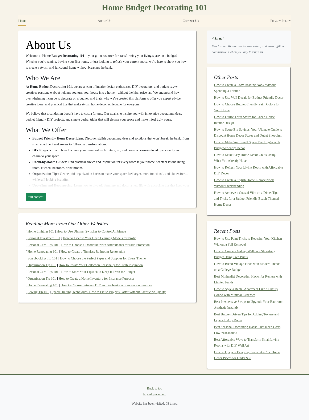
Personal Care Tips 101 (43, 245)
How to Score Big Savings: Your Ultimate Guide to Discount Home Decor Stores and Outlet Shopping (248, 132)
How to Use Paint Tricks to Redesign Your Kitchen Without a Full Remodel (248, 241)
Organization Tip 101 (42, 265)
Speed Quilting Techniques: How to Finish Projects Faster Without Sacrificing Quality (109, 292)
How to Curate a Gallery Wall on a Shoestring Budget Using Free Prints (244, 254)
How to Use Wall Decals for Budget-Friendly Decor (248, 97)
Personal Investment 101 (44, 238)
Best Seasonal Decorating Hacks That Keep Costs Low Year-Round (247, 330)
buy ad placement (154, 394)
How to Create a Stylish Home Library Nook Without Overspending (244, 183)
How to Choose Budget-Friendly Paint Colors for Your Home (247, 107)
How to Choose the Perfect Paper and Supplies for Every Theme (103, 258)
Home (22, 21)
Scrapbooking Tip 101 (42, 258)
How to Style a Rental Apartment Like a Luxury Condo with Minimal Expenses (246, 292)
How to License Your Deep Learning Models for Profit (99, 238)
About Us (104, 21)
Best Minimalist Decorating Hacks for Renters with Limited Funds (248, 279)
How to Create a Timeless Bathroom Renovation (93, 251)
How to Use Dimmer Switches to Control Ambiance (91, 231)
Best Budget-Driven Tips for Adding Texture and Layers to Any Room (246, 317)
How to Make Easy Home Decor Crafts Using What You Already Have (245, 157)
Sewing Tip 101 (38, 292)
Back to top (154, 388)
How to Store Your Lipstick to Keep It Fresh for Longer (98, 272)
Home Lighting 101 (41, 231)
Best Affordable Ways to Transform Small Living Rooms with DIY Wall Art (246, 342)
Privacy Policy (280, 21)
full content (35, 197)
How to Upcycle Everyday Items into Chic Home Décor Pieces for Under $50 (247, 355)
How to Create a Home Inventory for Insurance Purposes (96, 278)
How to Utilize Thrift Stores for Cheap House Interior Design (244, 120)
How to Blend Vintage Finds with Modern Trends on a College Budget (247, 266)
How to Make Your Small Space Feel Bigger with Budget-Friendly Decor (247, 145)
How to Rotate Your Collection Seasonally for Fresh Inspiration (101, 265)
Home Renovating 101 (43, 251)
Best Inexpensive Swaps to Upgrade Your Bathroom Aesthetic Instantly (248, 304)
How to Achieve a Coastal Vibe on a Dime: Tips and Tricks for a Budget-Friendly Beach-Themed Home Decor (246, 198)
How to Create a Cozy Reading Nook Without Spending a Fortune (245, 88)
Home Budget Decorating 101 (154, 7)
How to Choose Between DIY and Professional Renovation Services (106, 285)
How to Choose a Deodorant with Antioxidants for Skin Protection (105, 245)
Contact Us (191, 21)
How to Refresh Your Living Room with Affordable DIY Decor (248, 170)
